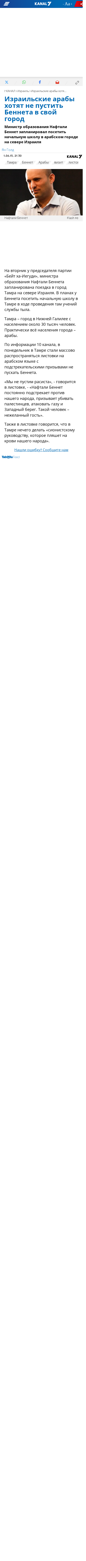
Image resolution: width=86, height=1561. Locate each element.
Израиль (23, 91)
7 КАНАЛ (9, 91)
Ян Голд (8, 150)
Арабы (44, 162)
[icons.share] (79, 4)
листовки (76, 162)
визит (58, 162)
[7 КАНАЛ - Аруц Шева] (43, 4)
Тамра (12, 162)
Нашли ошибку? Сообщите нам (41, 450)
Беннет (27, 162)
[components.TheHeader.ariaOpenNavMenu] (14, 4)
